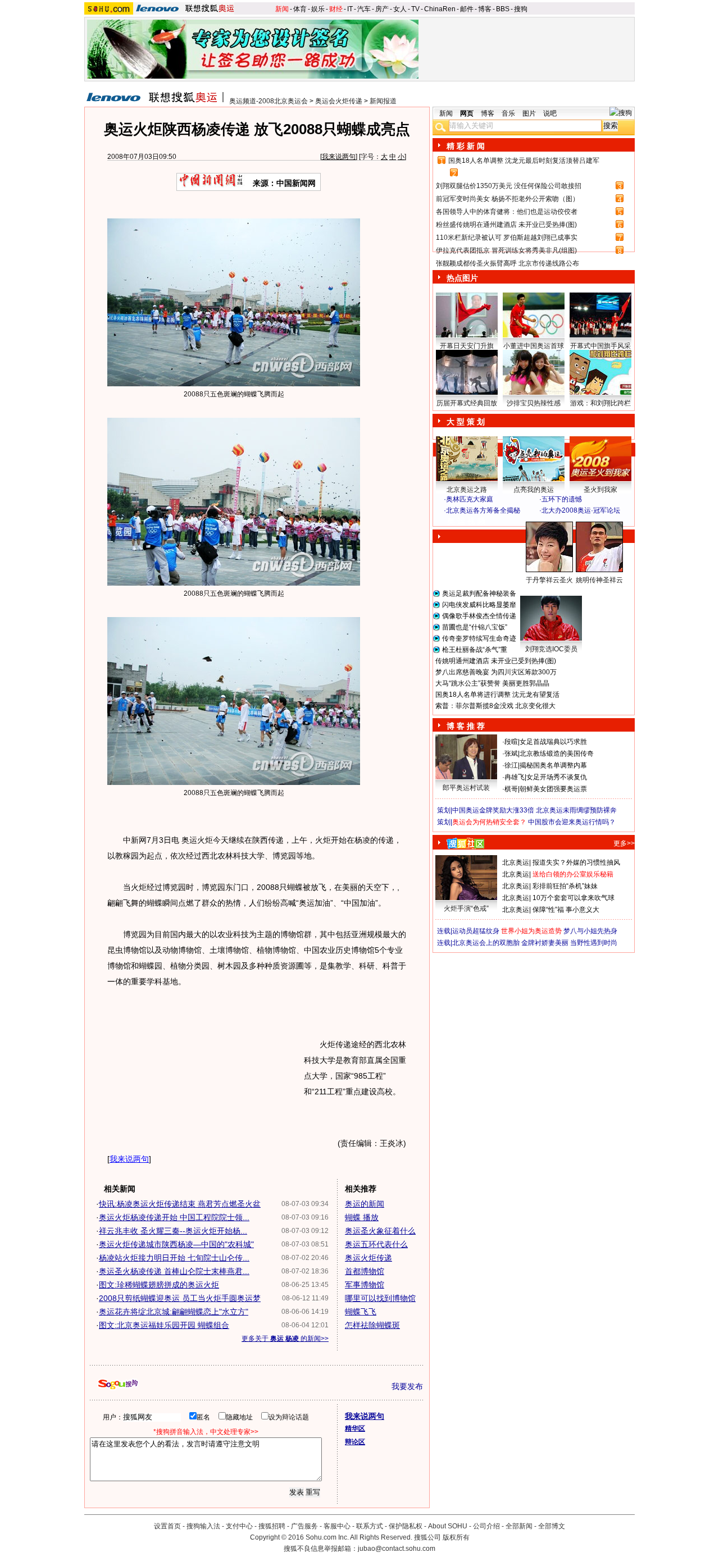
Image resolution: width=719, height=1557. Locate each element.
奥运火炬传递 (368, 1257)
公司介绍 (486, 1526)
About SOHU (447, 1526)
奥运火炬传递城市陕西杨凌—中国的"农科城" (176, 1244)
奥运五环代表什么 (376, 1244)
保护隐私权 (405, 1526)
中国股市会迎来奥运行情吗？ (572, 822)
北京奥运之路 (467, 490)
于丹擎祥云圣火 (549, 580)
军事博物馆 (364, 1284)
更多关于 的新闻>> (285, 1339)
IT (350, 9)
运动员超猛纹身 (475, 931)
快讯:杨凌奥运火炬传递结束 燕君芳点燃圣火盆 (180, 1203)
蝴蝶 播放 (362, 1217)
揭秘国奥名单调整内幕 (553, 765)
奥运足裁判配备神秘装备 (479, 593)
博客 (485, 9)
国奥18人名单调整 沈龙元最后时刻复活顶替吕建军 (523, 161)
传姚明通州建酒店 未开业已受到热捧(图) (495, 661)
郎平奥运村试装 (466, 788)
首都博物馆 (364, 1271)
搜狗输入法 (203, 1526)
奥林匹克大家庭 (469, 499)
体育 (300, 9)
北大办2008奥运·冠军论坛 (580, 510)
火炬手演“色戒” (466, 908)
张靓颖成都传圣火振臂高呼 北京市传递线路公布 (507, 263)
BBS (502, 9)
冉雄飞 (514, 777)
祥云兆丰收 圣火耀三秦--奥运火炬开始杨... (173, 1230)
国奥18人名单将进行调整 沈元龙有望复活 (497, 694)
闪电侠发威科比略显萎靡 (479, 605)
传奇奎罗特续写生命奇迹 (479, 638)
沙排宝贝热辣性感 (534, 403)
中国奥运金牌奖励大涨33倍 (493, 810)
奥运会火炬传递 (338, 101)
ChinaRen (440, 9)
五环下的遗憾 (561, 499)
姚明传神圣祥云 (599, 580)
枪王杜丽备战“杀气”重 (474, 650)
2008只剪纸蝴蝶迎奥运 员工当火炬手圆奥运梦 (180, 1298)
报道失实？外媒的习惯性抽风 (576, 862)
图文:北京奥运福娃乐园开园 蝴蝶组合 (164, 1325)
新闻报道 (383, 101)
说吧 (550, 113)
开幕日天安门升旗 (467, 346)
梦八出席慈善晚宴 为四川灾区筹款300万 (496, 672)
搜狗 (520, 9)
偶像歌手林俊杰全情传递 (479, 616)
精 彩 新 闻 (466, 145)
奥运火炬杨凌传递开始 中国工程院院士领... (174, 1217)
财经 (336, 9)
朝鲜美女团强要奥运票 (553, 789)
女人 (400, 9)
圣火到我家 (600, 490)
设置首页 (167, 1526)
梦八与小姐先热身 (590, 931)
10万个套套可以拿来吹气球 (574, 898)
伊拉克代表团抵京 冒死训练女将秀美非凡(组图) (506, 250)
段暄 (511, 742)
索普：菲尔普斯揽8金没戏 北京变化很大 (495, 706)
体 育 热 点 (539, 590)
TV (415, 9)
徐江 (511, 765)
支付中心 (239, 1526)
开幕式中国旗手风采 (600, 346)
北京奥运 (515, 862)
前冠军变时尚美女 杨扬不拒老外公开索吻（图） (507, 199)
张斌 (511, 753)
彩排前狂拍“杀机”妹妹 (565, 886)
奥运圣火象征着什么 (380, 1230)
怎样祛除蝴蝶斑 (372, 1325)
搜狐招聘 (271, 1526)
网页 (467, 113)
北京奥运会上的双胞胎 (486, 943)
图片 (529, 113)
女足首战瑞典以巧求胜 (553, 742)
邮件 (467, 9)
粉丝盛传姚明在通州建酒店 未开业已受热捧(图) (506, 225)
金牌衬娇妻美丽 (544, 943)
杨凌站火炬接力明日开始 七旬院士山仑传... (174, 1257)
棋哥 (511, 789)
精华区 (355, 1428)
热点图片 (462, 277)
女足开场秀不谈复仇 (556, 777)
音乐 (508, 113)
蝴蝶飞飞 (360, 1311)
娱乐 (318, 9)
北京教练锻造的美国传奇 (557, 753)
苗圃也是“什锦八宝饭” (474, 627)
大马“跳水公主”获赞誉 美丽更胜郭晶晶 (492, 683)
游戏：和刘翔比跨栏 (600, 403)
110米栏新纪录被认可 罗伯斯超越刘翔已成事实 (506, 237)
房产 (382, 9)
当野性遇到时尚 (593, 943)
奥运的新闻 (364, 1203)
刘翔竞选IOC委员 (551, 649)
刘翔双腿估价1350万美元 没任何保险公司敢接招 (508, 186)
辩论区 (355, 1442)
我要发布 (407, 1386)
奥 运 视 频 (466, 521)
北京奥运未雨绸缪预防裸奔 (576, 810)
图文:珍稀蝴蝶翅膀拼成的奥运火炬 (159, 1284)
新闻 (282, 9)
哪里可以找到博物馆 (380, 1298)
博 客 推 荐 (466, 726)
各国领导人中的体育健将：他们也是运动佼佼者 (506, 212)
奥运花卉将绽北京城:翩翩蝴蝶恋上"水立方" (173, 1311)
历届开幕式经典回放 (466, 403)
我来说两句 (339, 157)
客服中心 (337, 1526)
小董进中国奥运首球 (533, 346)
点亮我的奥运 (533, 490)
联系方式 (369, 1526)
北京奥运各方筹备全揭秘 (483, 510)
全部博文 (551, 1526)
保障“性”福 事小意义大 (566, 910)
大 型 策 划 (466, 421)
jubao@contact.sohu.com (396, 1549)
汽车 (364, 9)
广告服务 (304, 1526)
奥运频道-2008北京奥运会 (268, 101)
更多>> (624, 843)
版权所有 (456, 1537)
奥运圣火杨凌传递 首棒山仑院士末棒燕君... (174, 1271)
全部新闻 (519, 1526)
